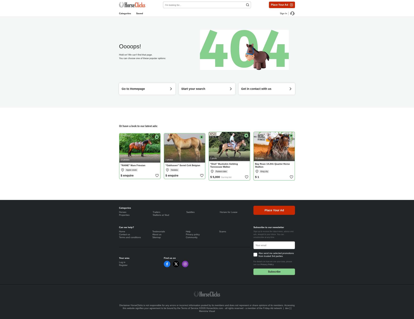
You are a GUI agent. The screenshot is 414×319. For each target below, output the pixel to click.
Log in (122, 262)
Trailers (156, 212)
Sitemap (156, 237)
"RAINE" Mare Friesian (133, 165)
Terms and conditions (130, 237)
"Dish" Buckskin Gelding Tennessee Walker (224, 165)
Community (191, 237)
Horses (122, 212)
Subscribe (274, 271)
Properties (124, 215)
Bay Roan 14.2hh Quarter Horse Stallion (272, 165)
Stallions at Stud (161, 215)
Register (123, 265)
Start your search (193, 88)
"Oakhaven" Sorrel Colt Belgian (182, 165)
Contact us (124, 234)
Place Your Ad (279, 4)
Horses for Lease (228, 212)
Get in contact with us (256, 88)
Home (122, 231)
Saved (139, 13)
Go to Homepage (133, 88)
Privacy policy (193, 234)
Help (188, 231)
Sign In (283, 13)
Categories (125, 13)
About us (156, 234)
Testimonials (158, 231)
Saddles (190, 212)
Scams (222, 231)
